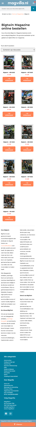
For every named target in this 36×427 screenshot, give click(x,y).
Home (14, 14)
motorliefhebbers (6, 245)
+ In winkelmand (9, 79)
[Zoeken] (33, 8)
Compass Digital (27, 421)
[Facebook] (6, 414)
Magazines (20, 14)
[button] (2, 3)
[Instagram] (10, 414)
